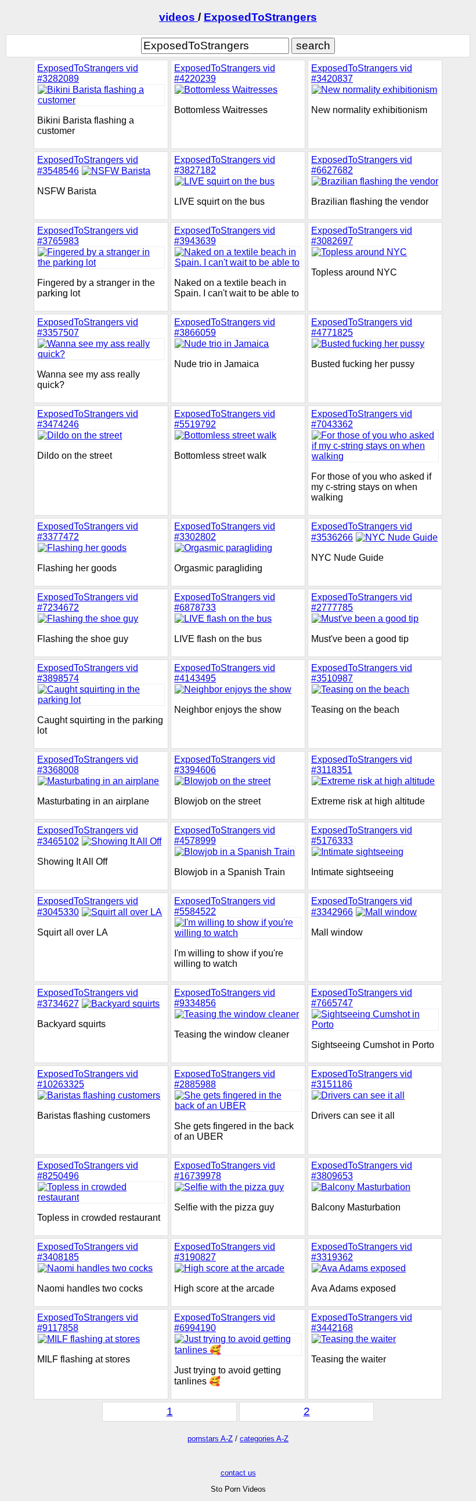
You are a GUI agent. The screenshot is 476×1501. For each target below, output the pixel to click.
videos (178, 17)
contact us (238, 1473)
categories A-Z (264, 1438)
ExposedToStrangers (260, 17)
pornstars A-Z (210, 1438)
